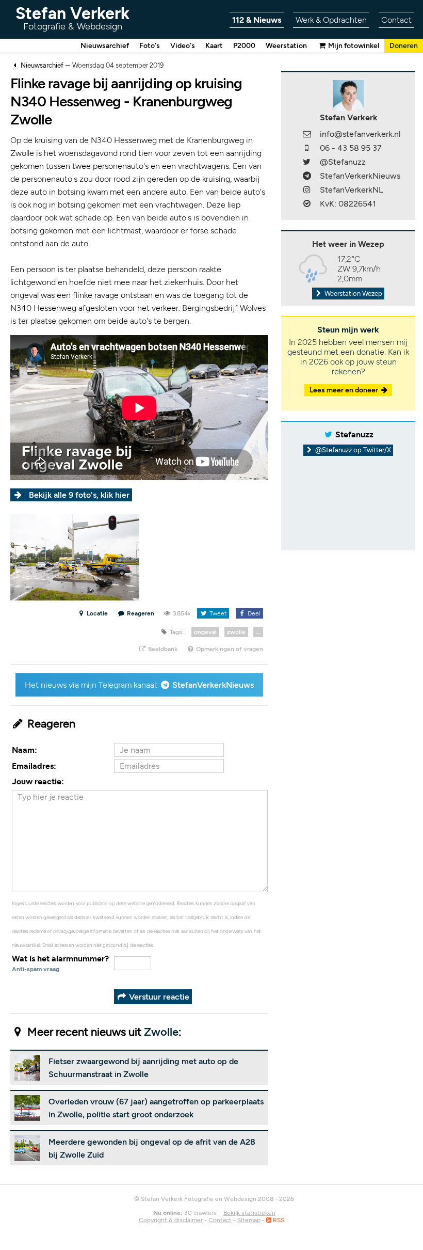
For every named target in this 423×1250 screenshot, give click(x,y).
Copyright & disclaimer (171, 1220)
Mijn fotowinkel (353, 45)
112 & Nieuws (256, 20)
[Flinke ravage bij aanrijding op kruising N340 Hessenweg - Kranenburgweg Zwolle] (74, 557)
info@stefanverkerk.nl (360, 134)
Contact (396, 20)
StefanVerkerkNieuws (213, 685)
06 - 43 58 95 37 (351, 148)
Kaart (214, 45)
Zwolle (161, 1032)
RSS (277, 1220)
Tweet (217, 613)
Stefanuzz (354, 434)
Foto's (149, 45)
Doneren (403, 45)
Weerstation (286, 45)
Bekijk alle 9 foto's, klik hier (79, 495)
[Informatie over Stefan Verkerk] (348, 95)
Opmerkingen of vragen (228, 649)
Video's (182, 45)
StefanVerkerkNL (351, 190)
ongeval (205, 632)
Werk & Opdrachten (331, 20)
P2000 (244, 45)
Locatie (96, 613)
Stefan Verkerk (72, 18)
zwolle (236, 632)
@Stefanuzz (343, 162)
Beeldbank (162, 649)
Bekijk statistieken (249, 1212)
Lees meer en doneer (345, 390)
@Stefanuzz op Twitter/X (352, 450)
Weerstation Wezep (352, 293)
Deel (253, 613)
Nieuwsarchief (104, 45)
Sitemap (249, 1220)
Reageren (140, 613)
